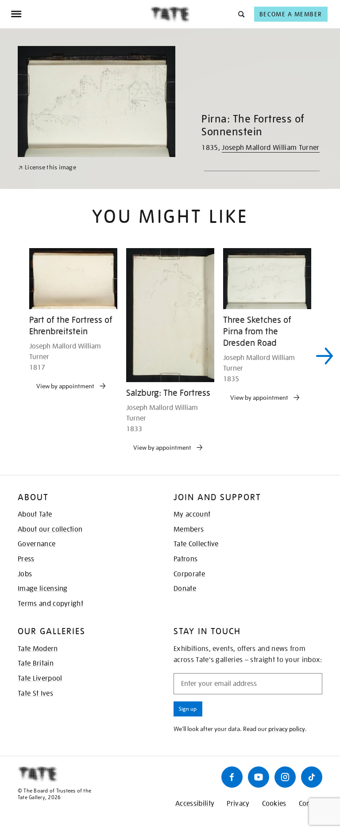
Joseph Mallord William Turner (270, 147)
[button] (240, 14)
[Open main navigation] (80, 14)
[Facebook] (232, 777)
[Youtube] (258, 777)
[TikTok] (311, 777)
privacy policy (286, 729)
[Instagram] (285, 777)
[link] (47, 167)
